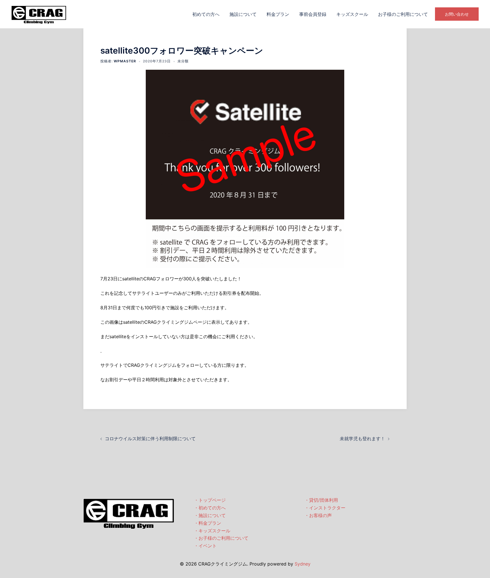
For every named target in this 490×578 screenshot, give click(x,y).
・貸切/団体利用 (321, 500)
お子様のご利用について (403, 14)
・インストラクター (325, 508)
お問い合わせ (457, 14)
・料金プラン (207, 523)
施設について (243, 14)
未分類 (183, 61)
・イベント (205, 546)
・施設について (210, 515)
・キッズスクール (212, 530)
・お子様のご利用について (221, 538)
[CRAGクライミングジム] (38, 13)
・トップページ (210, 500)
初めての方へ (205, 14)
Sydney (303, 564)
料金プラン (278, 14)
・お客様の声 (318, 515)
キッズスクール (352, 14)
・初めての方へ (210, 508)
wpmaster (125, 61)
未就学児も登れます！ (362, 438)
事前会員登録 (312, 14)
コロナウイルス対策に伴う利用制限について (150, 438)
